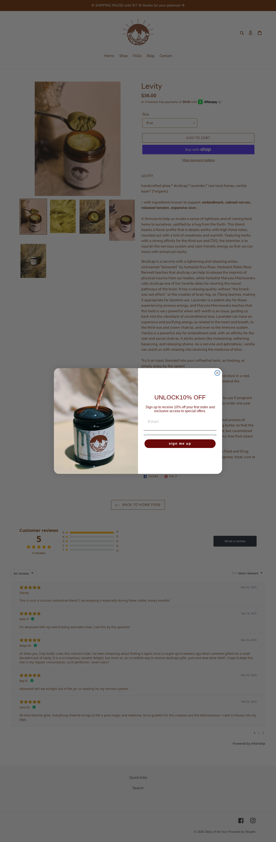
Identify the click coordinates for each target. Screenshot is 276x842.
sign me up (180, 443)
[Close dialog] (217, 372)
